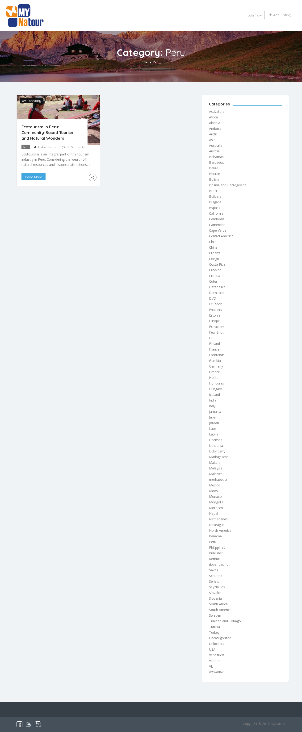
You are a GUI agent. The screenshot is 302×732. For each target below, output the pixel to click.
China (213, 247)
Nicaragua (217, 525)
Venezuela (217, 655)
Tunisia (214, 626)
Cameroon (217, 224)
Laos (213, 428)
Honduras (216, 383)
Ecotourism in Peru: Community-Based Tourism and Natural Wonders (48, 132)
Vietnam (215, 660)
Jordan (214, 423)
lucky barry (217, 451)
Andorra (215, 128)
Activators (216, 111)
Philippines (217, 547)
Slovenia (215, 598)
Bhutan (214, 173)
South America (220, 609)
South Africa (218, 604)
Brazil (213, 190)
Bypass (214, 207)
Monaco (215, 496)
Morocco (216, 508)
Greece (214, 372)
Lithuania (216, 445)
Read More (33, 177)
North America (220, 530)
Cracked (215, 270)
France (214, 349)
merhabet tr (218, 479)
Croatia (214, 275)
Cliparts (214, 253)
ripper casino (219, 564)
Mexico (214, 485)
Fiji (211, 338)
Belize (213, 168)
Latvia (213, 434)
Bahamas (216, 157)
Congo (214, 258)
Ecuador (215, 304)
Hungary (215, 389)
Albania (214, 123)
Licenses (215, 440)
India (212, 400)
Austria (214, 151)
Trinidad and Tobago (225, 621)
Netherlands (218, 519)
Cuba (213, 281)
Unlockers (216, 643)
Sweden (215, 615)
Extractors (217, 326)
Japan (213, 417)
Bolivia (214, 179)
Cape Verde (217, 230)
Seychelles (217, 587)
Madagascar (218, 457)
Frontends (217, 355)
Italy (212, 406)
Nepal (213, 513)
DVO (212, 298)
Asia (212, 140)
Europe (214, 321)
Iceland (214, 394)
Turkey (214, 632)
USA (212, 649)
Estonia (214, 315)
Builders (215, 196)
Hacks (213, 377)
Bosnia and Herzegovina (227, 185)
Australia (215, 145)
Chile (212, 241)
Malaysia (215, 468)
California (216, 213)
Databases (217, 287)
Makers (214, 462)
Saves (213, 570)
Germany (216, 366)
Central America (221, 236)
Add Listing (281, 15)
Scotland (215, 575)
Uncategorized (220, 638)
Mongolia (216, 502)
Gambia (215, 360)
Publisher (216, 553)
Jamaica (215, 411)
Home (143, 62)
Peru (26, 147)
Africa (213, 117)
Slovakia (215, 592)
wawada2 (216, 672)
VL (211, 666)
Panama (215, 536)
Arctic (213, 134)
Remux (214, 558)
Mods (213, 491)
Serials (214, 581)
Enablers (215, 309)
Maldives (215, 474)
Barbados (216, 162)
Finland (214, 343)
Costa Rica (217, 264)
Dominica (216, 292)
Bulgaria (215, 202)
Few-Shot (216, 332)
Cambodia (217, 219)
